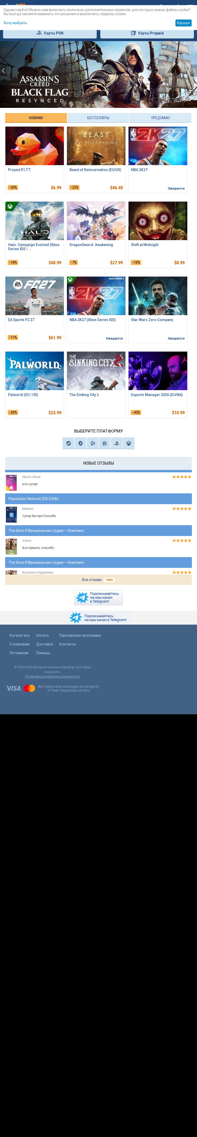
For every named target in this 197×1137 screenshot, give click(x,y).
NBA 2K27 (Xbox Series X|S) (93, 320)
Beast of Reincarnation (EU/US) (95, 170)
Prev (20, 74)
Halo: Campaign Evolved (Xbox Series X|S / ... (34, 247)
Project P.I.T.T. (19, 170)
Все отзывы (97, 580)
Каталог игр (19, 635)
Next (177, 74)
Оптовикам (18, 653)
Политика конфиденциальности (52, 676)
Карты (53, 33)
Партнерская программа (80, 635)
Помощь (43, 653)
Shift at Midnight (144, 245)
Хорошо (183, 23)
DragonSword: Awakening (91, 245)
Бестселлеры (98, 118)
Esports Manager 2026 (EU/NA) (157, 395)
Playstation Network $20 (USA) (33, 495)
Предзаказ (160, 118)
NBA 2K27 (139, 170)
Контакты (67, 644)
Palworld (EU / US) (23, 395)
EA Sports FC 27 (21, 320)
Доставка (44, 644)
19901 (109, 580)
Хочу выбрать (15, 23)
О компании (19, 644)
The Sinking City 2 (84, 395)
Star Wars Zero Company (152, 320)
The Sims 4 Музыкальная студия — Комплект (46, 527)
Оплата (42, 635)
